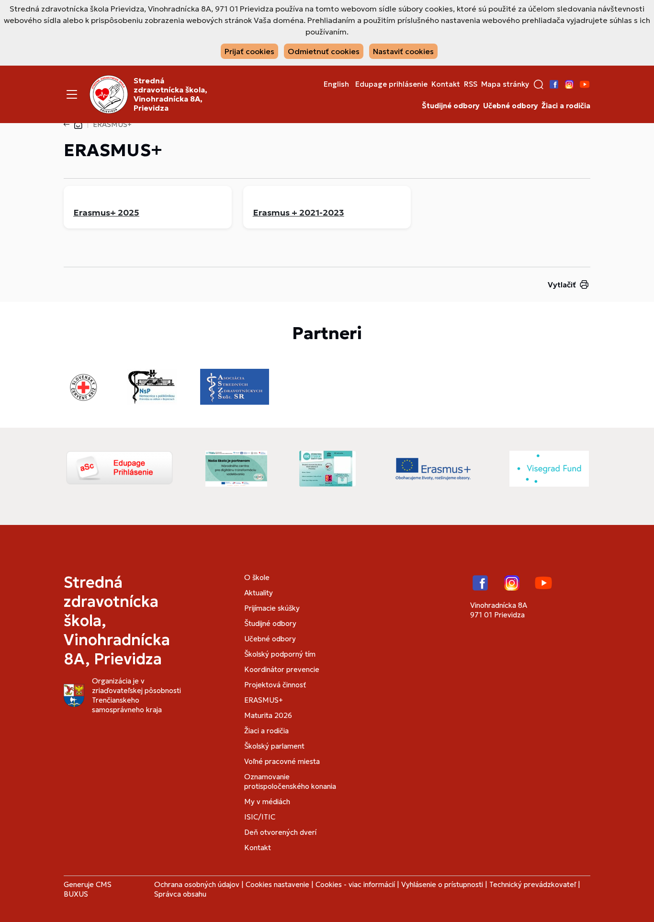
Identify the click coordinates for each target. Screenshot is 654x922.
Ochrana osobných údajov (196, 884)
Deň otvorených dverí (280, 832)
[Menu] (72, 94)
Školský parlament (274, 746)
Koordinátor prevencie (281, 669)
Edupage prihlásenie (391, 84)
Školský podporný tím (280, 654)
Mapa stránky (505, 84)
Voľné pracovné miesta (282, 761)
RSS (470, 84)
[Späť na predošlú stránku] (68, 124)
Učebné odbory (510, 106)
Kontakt (445, 84)
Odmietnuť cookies (324, 51)
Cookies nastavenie (277, 884)
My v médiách (267, 801)
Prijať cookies (249, 51)
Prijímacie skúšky (272, 608)
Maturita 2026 (268, 715)
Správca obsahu (180, 894)
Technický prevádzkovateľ (532, 884)
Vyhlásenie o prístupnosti (442, 884)
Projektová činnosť (275, 684)
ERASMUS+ (263, 700)
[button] (538, 84)
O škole (257, 577)
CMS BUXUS (88, 889)
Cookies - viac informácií (355, 884)
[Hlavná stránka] (78, 124)
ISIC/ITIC (259, 816)
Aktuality (258, 592)
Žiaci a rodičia (565, 106)
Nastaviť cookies (403, 51)
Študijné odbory (450, 106)
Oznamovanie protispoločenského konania (290, 781)
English (336, 84)
